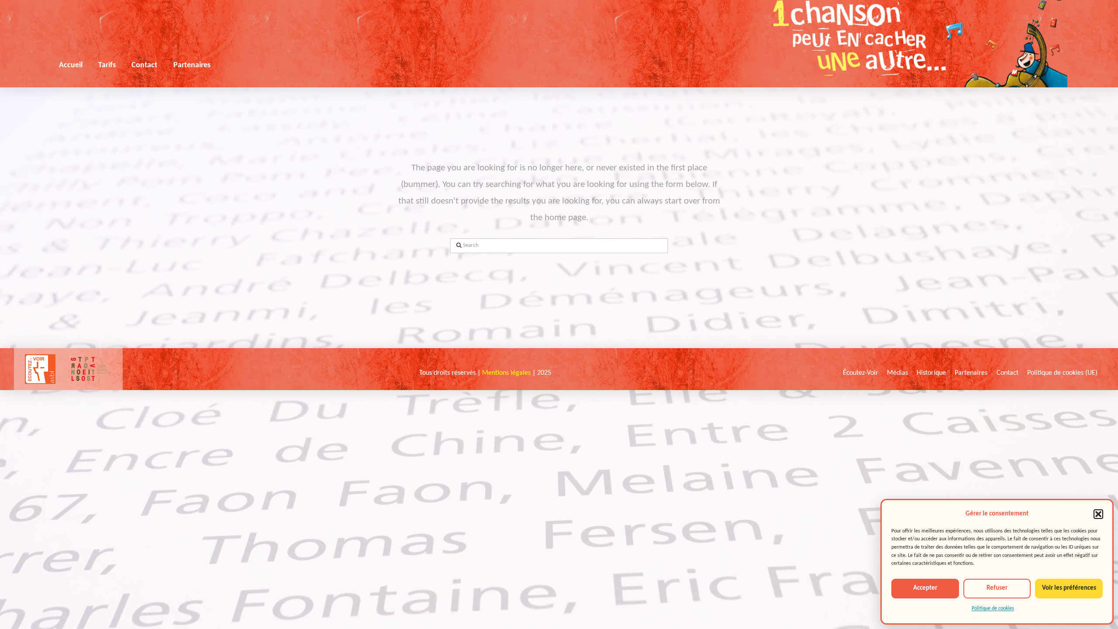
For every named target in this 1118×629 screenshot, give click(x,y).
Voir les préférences (1069, 588)
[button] (1098, 514)
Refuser (997, 588)
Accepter (925, 588)
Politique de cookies (993, 608)
